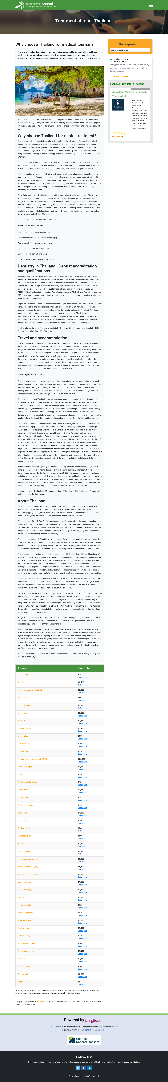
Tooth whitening (24, 966)
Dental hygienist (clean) (28, 782)
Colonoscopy (23, 751)
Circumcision (23, 744)
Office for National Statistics (94, 1030)
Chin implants (23, 736)
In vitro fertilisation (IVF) (28, 867)
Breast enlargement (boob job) (30, 690)
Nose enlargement (25, 913)
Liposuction (23, 897)
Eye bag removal (25, 828)
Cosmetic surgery (25, 767)
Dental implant (24, 790)
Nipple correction (25, 905)
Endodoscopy (23, 820)
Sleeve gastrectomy (26, 951)
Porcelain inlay (24, 936)
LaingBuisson (55, 1027)
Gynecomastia (24, 851)
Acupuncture (23, 674)
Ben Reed (40, 1002)
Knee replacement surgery (28, 874)
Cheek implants (24, 728)
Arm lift (21, 682)
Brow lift (21, 721)
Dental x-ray (23, 797)
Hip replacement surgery (28, 859)
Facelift (21, 843)
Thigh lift (21, 959)
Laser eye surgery (25, 890)
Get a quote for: (130, 44)
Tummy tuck (23, 974)
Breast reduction (24, 705)
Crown (20, 774)
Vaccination (23, 982)
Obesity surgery (24, 928)
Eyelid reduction (24, 836)
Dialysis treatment (25, 805)
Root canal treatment (26, 943)
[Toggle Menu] (151, 6)
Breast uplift (23, 713)
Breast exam (23, 698)
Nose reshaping (24, 920)
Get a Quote (82, 677)
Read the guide (122, 77)
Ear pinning (22, 813)
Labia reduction (24, 882)
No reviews (117, 137)
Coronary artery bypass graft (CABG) (33, 759)
